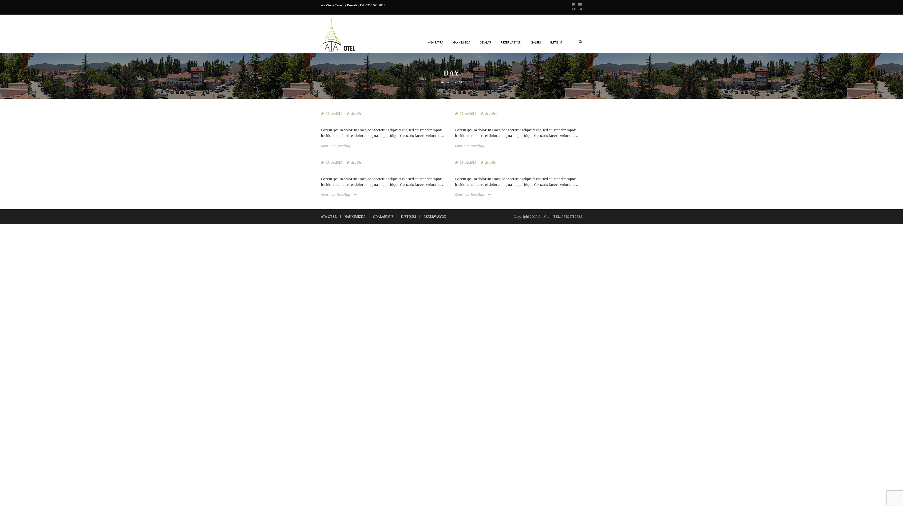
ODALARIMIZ (383, 217)
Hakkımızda (461, 42)
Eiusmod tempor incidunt (487, 170)
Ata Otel (357, 114)
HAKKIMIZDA (354, 217)
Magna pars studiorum (484, 121)
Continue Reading (335, 146)
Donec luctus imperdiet (351, 121)
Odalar (485, 42)
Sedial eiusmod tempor (350, 170)
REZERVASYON (435, 217)
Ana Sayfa (435, 42)
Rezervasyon (511, 42)
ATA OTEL (329, 217)
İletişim (556, 42)
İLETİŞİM (408, 217)
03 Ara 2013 (333, 114)
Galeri (536, 42)
